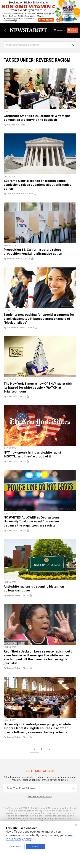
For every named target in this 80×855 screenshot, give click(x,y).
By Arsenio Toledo (13, 258)
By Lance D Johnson (14, 193)
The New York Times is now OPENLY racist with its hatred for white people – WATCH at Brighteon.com (38, 387)
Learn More (15, 846)
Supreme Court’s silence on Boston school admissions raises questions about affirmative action (37, 184)
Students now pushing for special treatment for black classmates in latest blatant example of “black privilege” (39, 318)
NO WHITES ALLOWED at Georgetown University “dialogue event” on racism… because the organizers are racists (32, 521)
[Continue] (73, 788)
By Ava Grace (10, 125)
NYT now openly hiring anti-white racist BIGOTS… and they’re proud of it (32, 454)
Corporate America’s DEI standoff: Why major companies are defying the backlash (37, 118)
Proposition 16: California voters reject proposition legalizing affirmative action (33, 251)
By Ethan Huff (10, 396)
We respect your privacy (40, 796)
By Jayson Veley (12, 595)
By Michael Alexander (14, 327)
